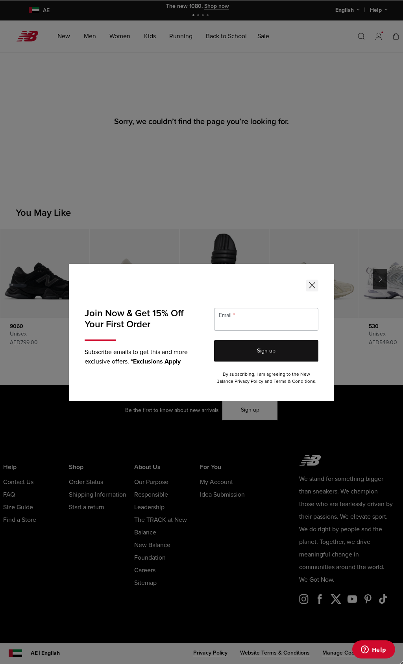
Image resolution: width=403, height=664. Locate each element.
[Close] (312, 285)
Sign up (266, 350)
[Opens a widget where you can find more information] (373, 650)
